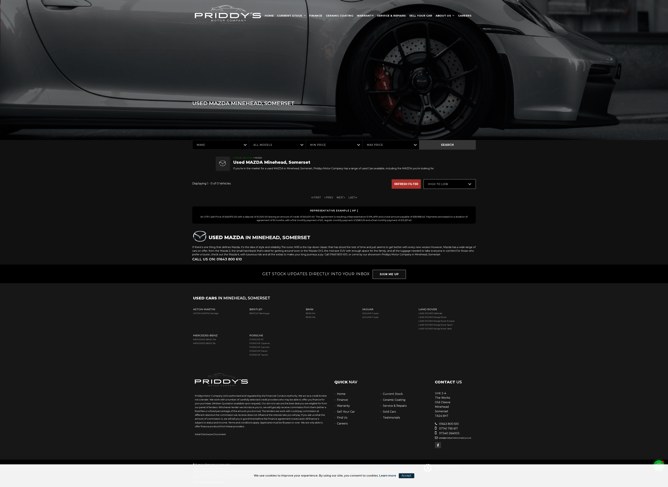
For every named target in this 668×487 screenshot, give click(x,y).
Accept (406, 475)
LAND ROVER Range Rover (433, 317)
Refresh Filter (406, 184)
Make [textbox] (201, 144)
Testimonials (391, 417)
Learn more (387, 475)
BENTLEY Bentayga (259, 313)
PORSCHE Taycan (258, 354)
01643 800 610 (448, 424)
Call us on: (217, 259)
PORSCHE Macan (258, 351)
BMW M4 (310, 313)
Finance (315, 15)
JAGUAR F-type (370, 317)
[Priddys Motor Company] (228, 13)
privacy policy (224, 464)
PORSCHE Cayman (259, 347)
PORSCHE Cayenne (259, 343)
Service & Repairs (391, 15)
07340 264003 (448, 433)
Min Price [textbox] (318, 144)
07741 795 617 (448, 428)
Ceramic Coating (339, 15)
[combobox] (220, 145)
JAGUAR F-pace (370, 313)
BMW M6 (310, 317)
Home (269, 15)
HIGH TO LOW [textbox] (438, 184)
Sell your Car (420, 15)
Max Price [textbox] (375, 144)
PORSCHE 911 (256, 339)
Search (447, 144)
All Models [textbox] (262, 144)
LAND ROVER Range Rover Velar (435, 328)
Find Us (342, 417)
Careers (465, 15)
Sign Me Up (389, 274)
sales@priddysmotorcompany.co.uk (454, 438)
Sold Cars (389, 411)
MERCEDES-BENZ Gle (204, 339)
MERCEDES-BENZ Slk (204, 343)
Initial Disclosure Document (210, 434)
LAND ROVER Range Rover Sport (436, 324)
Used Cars (246, 158)
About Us (443, 15)
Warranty (365, 15)
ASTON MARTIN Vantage (205, 313)
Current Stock (289, 15)
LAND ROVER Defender (431, 313)
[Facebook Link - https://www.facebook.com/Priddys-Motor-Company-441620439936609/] (438, 445)
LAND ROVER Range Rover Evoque (437, 321)
